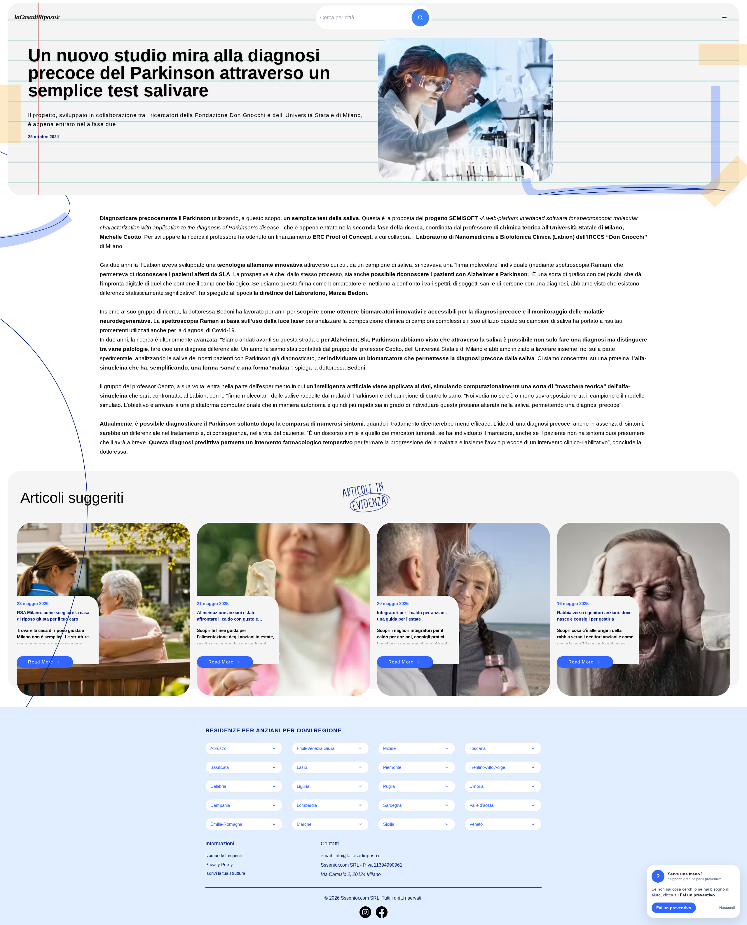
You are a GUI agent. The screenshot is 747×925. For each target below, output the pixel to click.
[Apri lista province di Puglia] (446, 786)
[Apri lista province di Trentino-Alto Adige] (533, 767)
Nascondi (727, 908)
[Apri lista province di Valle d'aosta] (533, 805)
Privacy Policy (219, 864)
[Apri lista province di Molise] (446, 748)
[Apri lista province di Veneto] (533, 824)
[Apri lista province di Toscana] (533, 748)
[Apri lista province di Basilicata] (273, 767)
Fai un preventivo (673, 907)
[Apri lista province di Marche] (360, 824)
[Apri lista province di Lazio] (360, 767)
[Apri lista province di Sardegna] (446, 805)
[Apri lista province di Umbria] (533, 786)
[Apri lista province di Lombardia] (360, 805)
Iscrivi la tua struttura (225, 873)
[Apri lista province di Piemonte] (446, 767)
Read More (221, 661)
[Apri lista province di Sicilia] (446, 824)
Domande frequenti (223, 855)
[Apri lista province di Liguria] (360, 786)
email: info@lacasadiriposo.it (351, 855)
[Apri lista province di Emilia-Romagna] (273, 824)
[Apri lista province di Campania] (273, 805)
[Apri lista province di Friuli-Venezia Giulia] (360, 748)
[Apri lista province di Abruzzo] (273, 748)
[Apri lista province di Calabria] (273, 786)
